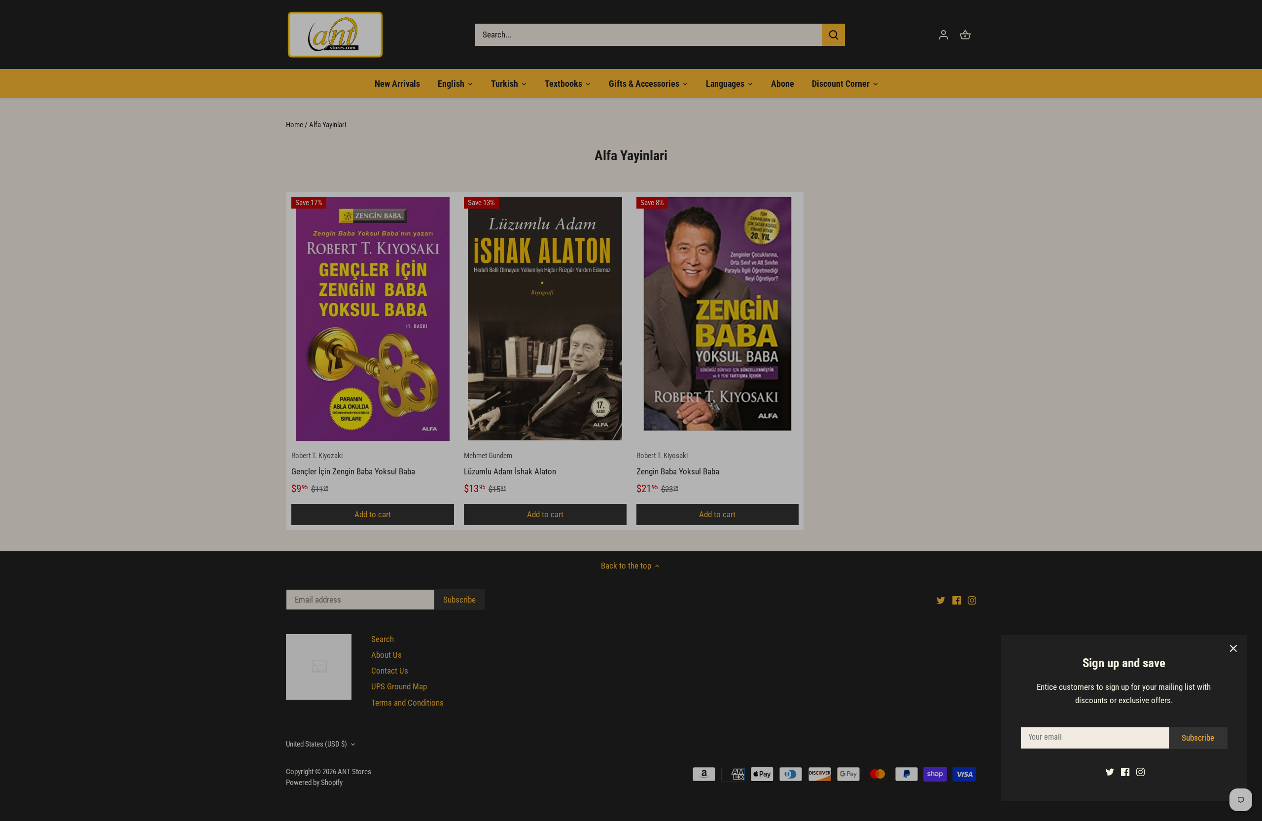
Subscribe (1193, 738)
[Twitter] (1105, 772)
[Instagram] (1135, 772)
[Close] (1228, 648)
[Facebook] (1120, 772)
